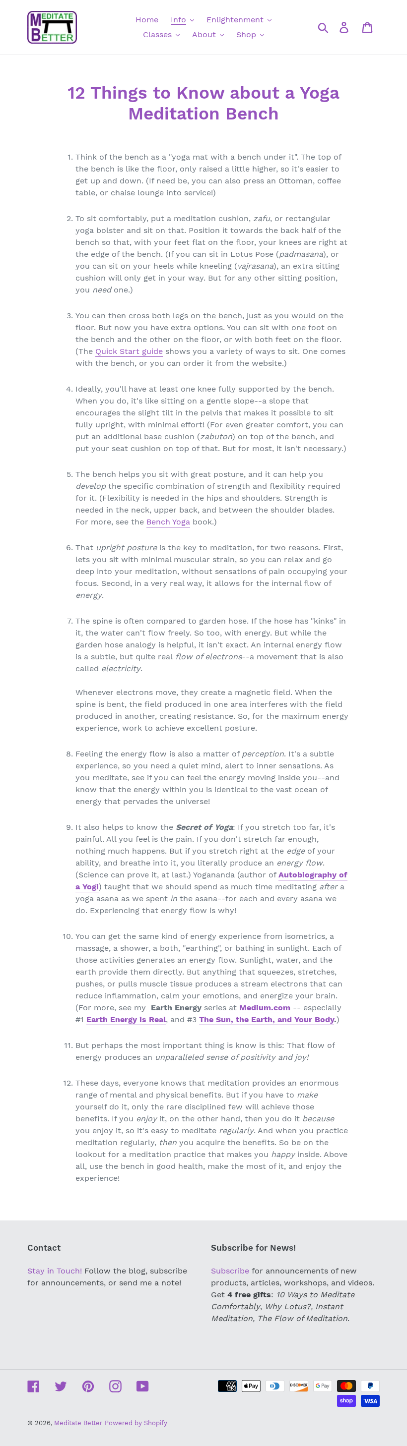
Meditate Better (78, 1423)
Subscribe (230, 1270)
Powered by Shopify (136, 1423)
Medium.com (264, 1007)
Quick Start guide (129, 351)
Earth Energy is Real (126, 1019)
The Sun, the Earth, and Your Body (266, 1019)
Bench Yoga (168, 521)
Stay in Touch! (54, 1270)
